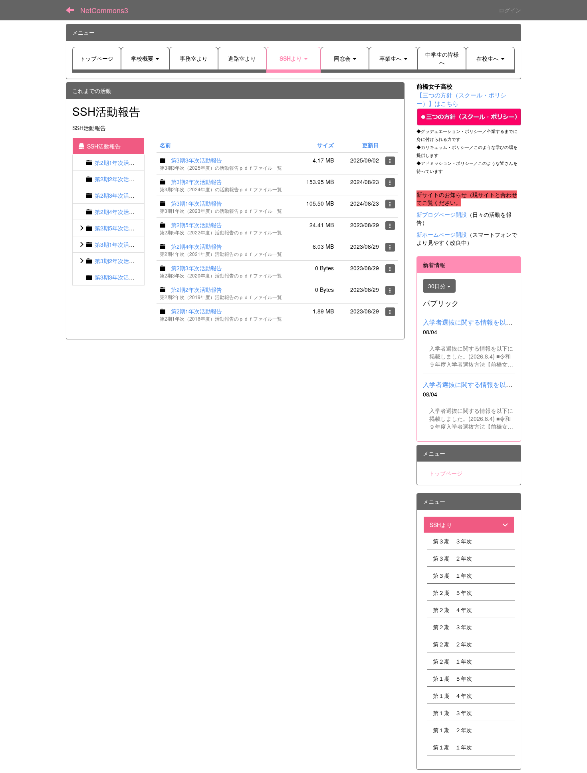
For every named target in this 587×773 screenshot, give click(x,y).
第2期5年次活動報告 (120, 228)
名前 (165, 145)
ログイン (510, 10)
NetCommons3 (104, 10)
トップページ (445, 473)
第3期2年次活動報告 (120, 261)
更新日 (370, 145)
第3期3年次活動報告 (120, 277)
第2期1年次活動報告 (120, 162)
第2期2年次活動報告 (120, 179)
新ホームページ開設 (441, 234)
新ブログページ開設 (441, 214)
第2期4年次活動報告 (120, 212)
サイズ (325, 145)
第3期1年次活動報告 (120, 244)
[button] (293, 58)
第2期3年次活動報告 (120, 195)
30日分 (437, 286)
